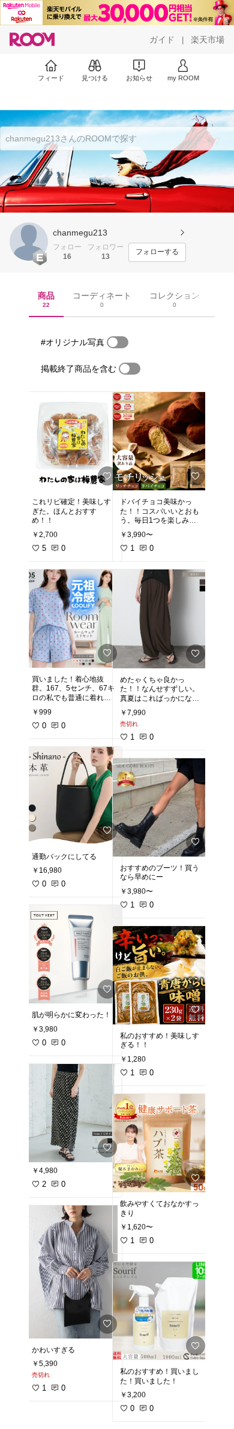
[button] (29, 241)
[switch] (117, 342)
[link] (73, 441)
